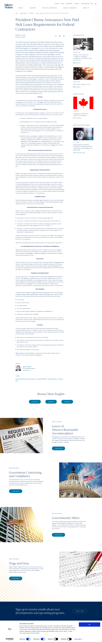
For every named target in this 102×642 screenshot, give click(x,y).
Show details (77, 639)
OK (89, 624)
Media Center (69, 3)
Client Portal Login (85, 3)
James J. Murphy (21, 37)
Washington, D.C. (26, 370)
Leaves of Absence (52, 379)
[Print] (59, 36)
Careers (62, 3)
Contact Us (76, 3)
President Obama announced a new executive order (44, 75)
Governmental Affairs (42, 379)
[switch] (43, 639)
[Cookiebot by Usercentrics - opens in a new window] (9, 639)
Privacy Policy (35, 633)
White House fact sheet (50, 91)
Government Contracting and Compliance (26, 379)
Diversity (57, 3)
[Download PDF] (55, 36)
